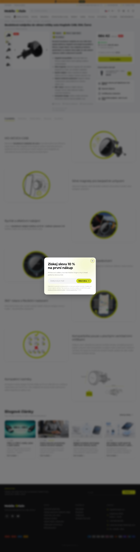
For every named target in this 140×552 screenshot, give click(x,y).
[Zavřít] (92, 261)
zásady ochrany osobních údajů (56, 290)
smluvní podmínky (71, 290)
